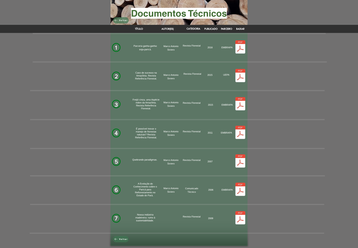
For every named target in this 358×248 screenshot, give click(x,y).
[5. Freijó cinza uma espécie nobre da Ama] (240, 104)
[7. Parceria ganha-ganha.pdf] (240, 47)
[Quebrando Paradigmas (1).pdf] (240, 161)
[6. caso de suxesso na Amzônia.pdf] (240, 76)
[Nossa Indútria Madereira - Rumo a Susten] (240, 218)
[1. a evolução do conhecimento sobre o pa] (240, 190)
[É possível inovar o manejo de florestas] (240, 133)
